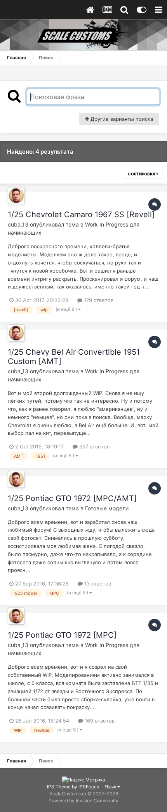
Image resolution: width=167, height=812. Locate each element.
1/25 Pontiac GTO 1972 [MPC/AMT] (72, 498)
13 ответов (97, 583)
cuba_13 (18, 224)
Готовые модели (107, 508)
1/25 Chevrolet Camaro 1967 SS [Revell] (81, 214)
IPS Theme (59, 787)
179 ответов (97, 300)
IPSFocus (88, 787)
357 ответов (94, 446)
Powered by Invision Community (83, 800)
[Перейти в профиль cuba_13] (16, 195)
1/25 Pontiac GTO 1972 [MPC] (62, 635)
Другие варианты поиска (121, 119)
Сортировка (142, 174)
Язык (111, 787)
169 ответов (99, 721)
